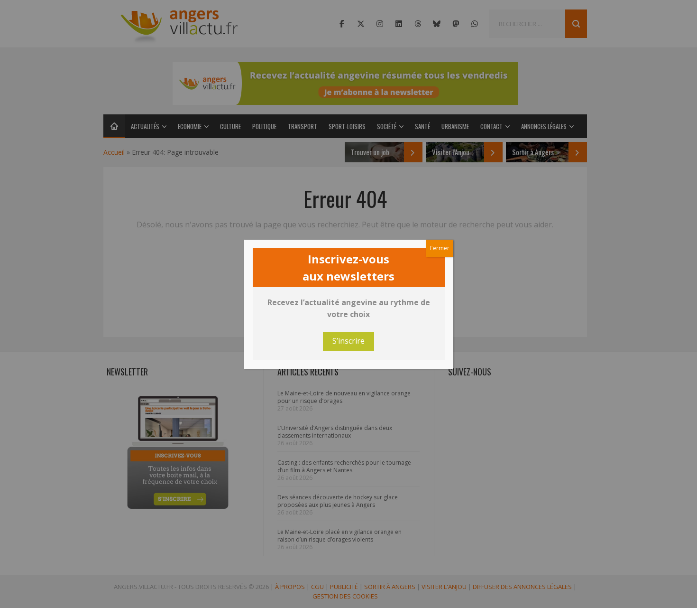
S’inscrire (348, 341)
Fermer (439, 248)
